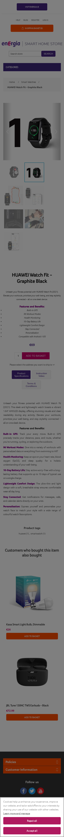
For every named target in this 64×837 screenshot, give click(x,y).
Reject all (32, 820)
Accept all (32, 830)
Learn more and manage (16, 813)
